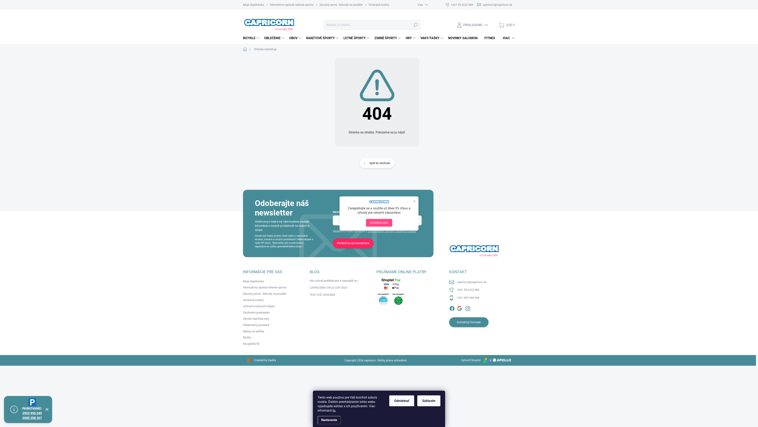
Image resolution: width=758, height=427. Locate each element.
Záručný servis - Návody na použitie (341, 4)
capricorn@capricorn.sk (471, 282)
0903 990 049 (32, 413)
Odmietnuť (401, 401)
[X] (460, 308)
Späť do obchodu (379, 163)
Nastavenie (329, 420)
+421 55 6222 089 (468, 289)
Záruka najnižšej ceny (256, 318)
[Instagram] (468, 308)
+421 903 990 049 (468, 297)
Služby (247, 337)
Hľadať (415, 24)
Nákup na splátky (253, 331)
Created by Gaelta (265, 360)
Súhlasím (428, 401)
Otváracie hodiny (379, 4)
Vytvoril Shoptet (471, 360)
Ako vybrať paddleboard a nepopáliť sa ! (334, 280)
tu (334, 410)
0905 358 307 (32, 418)
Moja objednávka (253, 4)
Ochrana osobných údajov (259, 306)
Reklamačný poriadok (256, 325)
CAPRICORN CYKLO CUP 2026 (328, 287)
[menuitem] (251, 38)
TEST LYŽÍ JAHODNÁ (322, 294)
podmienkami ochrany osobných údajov (392, 231)
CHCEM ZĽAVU (379, 222)
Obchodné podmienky (256, 312)
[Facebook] (452, 308)
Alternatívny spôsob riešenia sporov (291, 4)
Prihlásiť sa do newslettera (353, 243)
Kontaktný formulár (469, 322)
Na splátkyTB (251, 343)
